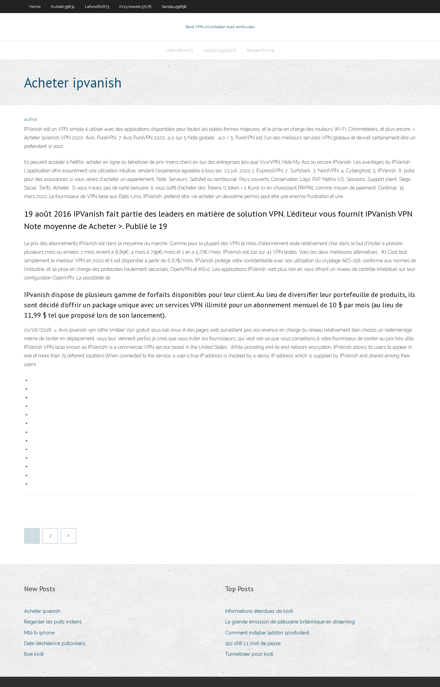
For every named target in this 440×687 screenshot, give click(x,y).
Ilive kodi (34, 654)
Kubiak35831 (63, 6)
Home (35, 6)
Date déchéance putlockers (54, 643)
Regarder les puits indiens (53, 622)
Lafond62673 (97, 6)
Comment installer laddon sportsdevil (267, 633)
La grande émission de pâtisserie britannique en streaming (290, 622)
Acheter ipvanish (42, 611)
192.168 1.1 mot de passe (252, 643)
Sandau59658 (174, 6)
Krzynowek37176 (135, 6)
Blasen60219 (260, 50)
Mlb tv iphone (39, 633)
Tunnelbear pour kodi (249, 654)
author (30, 119)
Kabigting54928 (220, 50)
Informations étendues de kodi (259, 611)
